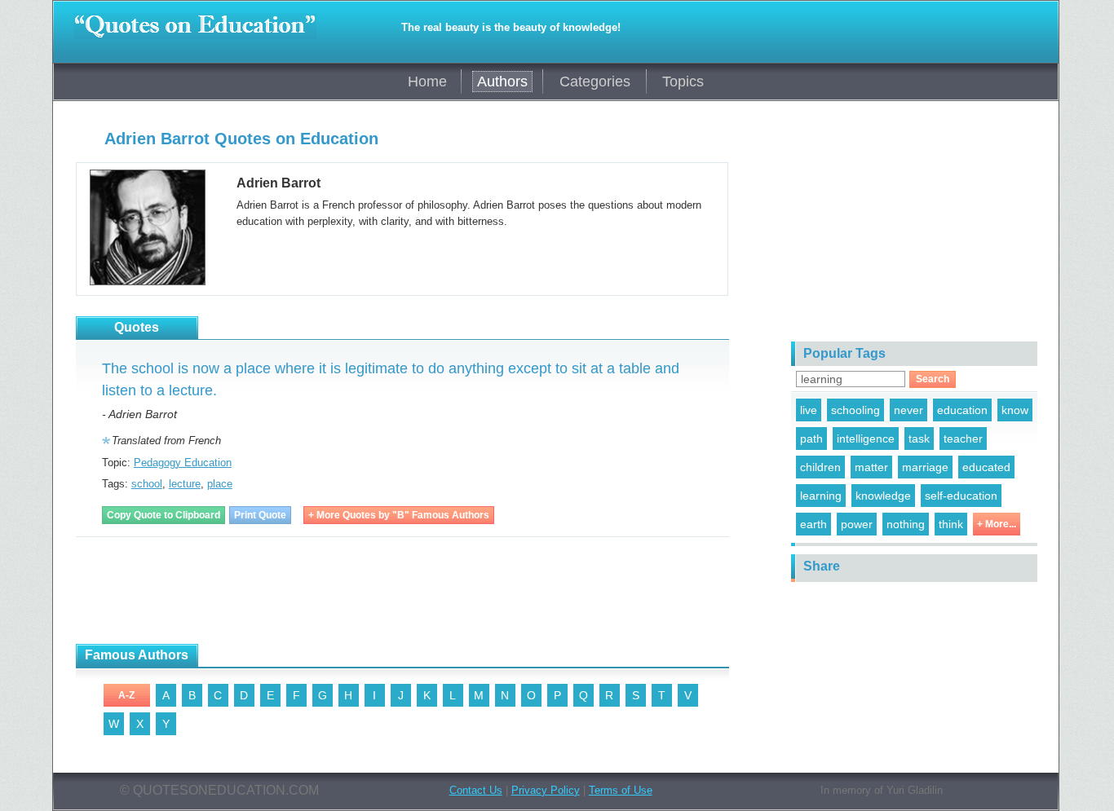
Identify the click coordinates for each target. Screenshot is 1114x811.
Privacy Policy (545, 790)
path (811, 438)
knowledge (883, 495)
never (908, 410)
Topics (683, 81)
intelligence (866, 438)
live (808, 410)
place (219, 484)
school (146, 484)
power (857, 524)
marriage (925, 467)
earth (813, 524)
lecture (185, 484)
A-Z (126, 695)
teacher (963, 438)
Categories (594, 81)
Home (427, 81)
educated (986, 467)
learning (821, 495)
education (962, 410)
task (919, 438)
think (951, 524)
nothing (905, 524)
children (820, 467)
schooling (855, 410)
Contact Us (475, 790)
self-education (961, 495)
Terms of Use (620, 790)
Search (932, 379)
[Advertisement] (373, 591)
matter (871, 467)
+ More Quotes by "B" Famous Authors (398, 515)
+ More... (996, 524)
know (1014, 410)
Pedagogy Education (183, 462)
